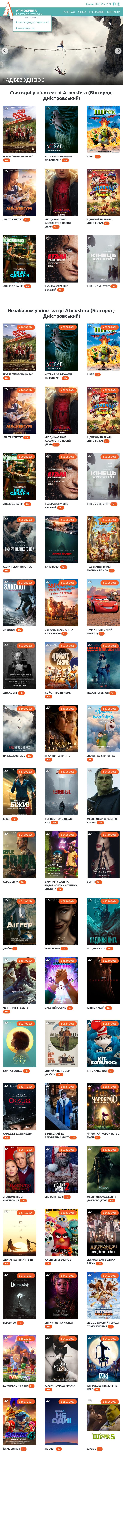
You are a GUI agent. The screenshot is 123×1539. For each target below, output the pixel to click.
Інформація (96, 12)
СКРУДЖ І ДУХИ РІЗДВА (16, 1084)
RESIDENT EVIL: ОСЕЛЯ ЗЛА (60, 769)
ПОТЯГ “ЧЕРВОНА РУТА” (17, 107)
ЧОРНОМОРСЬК (26, 28)
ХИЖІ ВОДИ (51, 517)
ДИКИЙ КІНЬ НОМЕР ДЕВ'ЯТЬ (56, 1022)
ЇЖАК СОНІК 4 (11, 1399)
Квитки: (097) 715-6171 (98, 4)
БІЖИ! (6, 769)
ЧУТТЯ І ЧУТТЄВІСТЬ (15, 958)
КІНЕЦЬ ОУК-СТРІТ (97, 236)
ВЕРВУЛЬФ (9, 1273)
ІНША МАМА (52, 899)
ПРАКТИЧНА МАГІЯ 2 (57, 706)
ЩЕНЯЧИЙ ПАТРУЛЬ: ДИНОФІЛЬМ (98, 171)
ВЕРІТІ (90, 832)
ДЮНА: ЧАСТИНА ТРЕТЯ (17, 1210)
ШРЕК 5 (91, 1399)
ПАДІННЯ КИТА (96, 899)
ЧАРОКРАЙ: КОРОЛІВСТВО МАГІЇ (102, 1085)
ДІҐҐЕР (7, 899)
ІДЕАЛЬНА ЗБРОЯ (97, 643)
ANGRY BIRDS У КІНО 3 (57, 1210)
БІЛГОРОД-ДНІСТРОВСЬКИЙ (33, 22)
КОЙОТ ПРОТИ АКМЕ (57, 643)
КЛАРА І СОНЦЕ (12, 1021)
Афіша (82, 12)
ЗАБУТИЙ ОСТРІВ (55, 958)
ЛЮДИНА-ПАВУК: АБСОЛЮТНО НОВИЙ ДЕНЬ (61, 171)
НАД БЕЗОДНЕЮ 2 (13, 706)
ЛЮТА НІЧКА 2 (53, 1147)
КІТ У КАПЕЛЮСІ (96, 1021)
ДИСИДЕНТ (9, 643)
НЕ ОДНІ (50, 1399)
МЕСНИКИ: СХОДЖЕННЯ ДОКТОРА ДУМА (100, 1148)
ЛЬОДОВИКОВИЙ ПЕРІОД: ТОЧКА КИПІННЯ (102, 1274)
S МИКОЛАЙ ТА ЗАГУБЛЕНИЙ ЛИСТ (56, 1085)
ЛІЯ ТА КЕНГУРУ (12, 170)
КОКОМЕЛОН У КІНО (14, 1336)
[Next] (118, 51)
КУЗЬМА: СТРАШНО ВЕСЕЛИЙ (56, 238)
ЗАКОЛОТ (9, 580)
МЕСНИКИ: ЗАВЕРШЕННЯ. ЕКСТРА (101, 770)
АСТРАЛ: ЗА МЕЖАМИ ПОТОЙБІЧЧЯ (57, 108)
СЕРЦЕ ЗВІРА (10, 832)
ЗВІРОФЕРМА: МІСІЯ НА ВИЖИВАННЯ (58, 581)
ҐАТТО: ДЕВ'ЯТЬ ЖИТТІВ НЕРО (101, 1337)
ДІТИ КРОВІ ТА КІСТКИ (58, 1273)
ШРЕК (90, 107)
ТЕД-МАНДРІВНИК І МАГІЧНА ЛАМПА (98, 518)
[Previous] (5, 51)
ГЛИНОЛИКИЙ (95, 958)
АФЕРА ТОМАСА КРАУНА (59, 1336)
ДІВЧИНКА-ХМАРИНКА (100, 706)
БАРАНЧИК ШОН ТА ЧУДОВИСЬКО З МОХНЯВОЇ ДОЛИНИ (60, 835)
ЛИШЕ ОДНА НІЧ (12, 236)
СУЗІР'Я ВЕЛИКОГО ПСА (16, 517)
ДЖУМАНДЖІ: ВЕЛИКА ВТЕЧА (100, 1211)
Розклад (69, 12)
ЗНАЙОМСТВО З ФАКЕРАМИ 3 (19, 1148)
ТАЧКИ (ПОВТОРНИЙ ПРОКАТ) (99, 581)
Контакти (113, 12)
